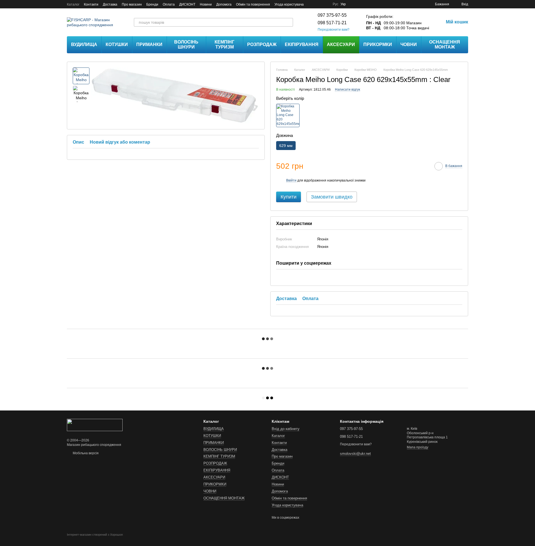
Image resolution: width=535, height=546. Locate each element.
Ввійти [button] (291, 180)
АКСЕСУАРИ (341, 44)
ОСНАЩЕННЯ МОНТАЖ (444, 44)
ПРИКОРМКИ (377, 44)
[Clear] (288, 115)
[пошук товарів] (288, 22)
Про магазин (132, 4)
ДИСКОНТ (187, 4)
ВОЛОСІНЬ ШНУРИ (186, 44)
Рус (335, 4)
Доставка (110, 4)
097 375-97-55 (332, 15)
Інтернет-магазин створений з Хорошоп (95, 534)
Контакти (91, 4)
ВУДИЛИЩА (84, 44)
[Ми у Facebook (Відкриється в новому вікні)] (311, 4)
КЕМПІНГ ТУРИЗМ (224, 44)
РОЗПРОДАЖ (261, 44)
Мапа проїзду (417, 447)
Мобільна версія (85, 453)
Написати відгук (347, 89)
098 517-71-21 (332, 22)
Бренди (152, 4)
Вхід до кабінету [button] (286, 429)
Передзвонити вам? (333, 30)
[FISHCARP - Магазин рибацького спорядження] (95, 425)
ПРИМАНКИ (149, 44)
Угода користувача (289, 4)
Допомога (224, 4)
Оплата (169, 4)
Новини (206, 4)
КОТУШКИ (117, 44)
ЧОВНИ (408, 44)
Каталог (73, 4)
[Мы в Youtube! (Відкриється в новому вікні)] (318, 4)
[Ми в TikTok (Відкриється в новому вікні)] (325, 4)
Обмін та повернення (253, 4)
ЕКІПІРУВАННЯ (301, 44)
